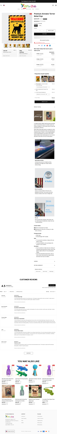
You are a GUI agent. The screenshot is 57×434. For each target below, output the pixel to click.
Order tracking (23, 418)
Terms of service (40, 418)
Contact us (23, 416)
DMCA (22, 422)
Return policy (39, 422)
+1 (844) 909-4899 (8, 423)
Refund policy (39, 424)
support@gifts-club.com (9, 424)
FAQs (22, 420)
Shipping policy (39, 420)
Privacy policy (39, 416)
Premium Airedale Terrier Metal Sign (19, 312)
